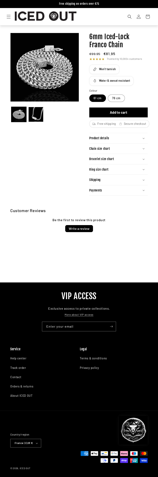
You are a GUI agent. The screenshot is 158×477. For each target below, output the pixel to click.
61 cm (98, 98)
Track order (18, 368)
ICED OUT (25, 468)
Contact (15, 377)
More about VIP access (79, 314)
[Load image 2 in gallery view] (35, 114)
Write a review (79, 228)
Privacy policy (89, 368)
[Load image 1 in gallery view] (18, 114)
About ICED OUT (21, 395)
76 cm (116, 98)
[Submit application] (111, 326)
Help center (18, 358)
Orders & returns (22, 386)
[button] (8, 16)
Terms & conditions (93, 358)
